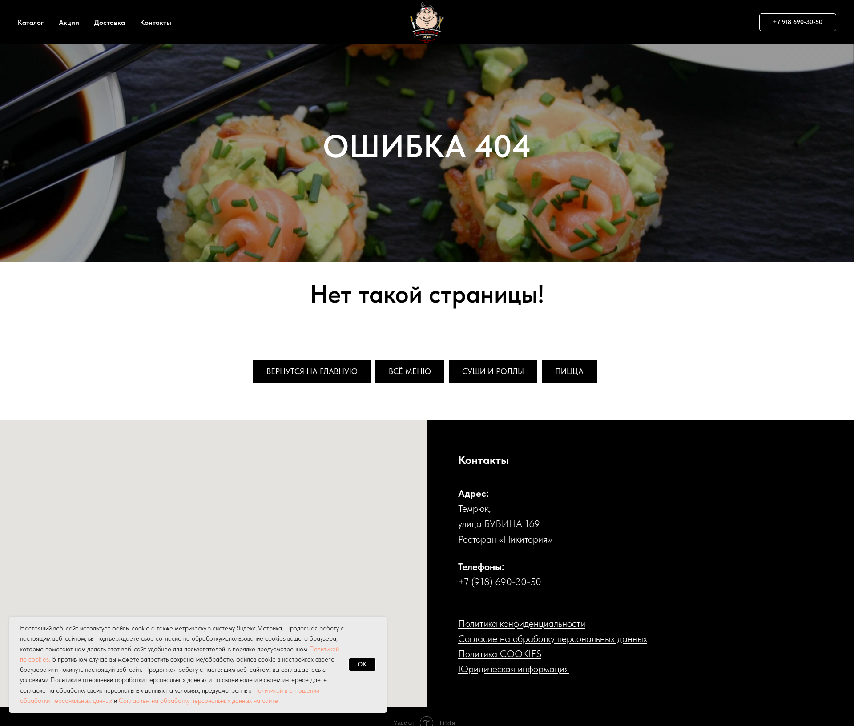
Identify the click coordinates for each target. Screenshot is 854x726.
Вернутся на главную (312, 371)
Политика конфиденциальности (521, 623)
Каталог (31, 22)
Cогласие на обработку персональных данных (552, 638)
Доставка (109, 22)
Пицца (569, 371)
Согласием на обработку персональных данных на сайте (198, 701)
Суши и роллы (493, 371)
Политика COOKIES (499, 653)
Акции (69, 22)
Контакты (155, 22)
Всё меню (410, 371)
